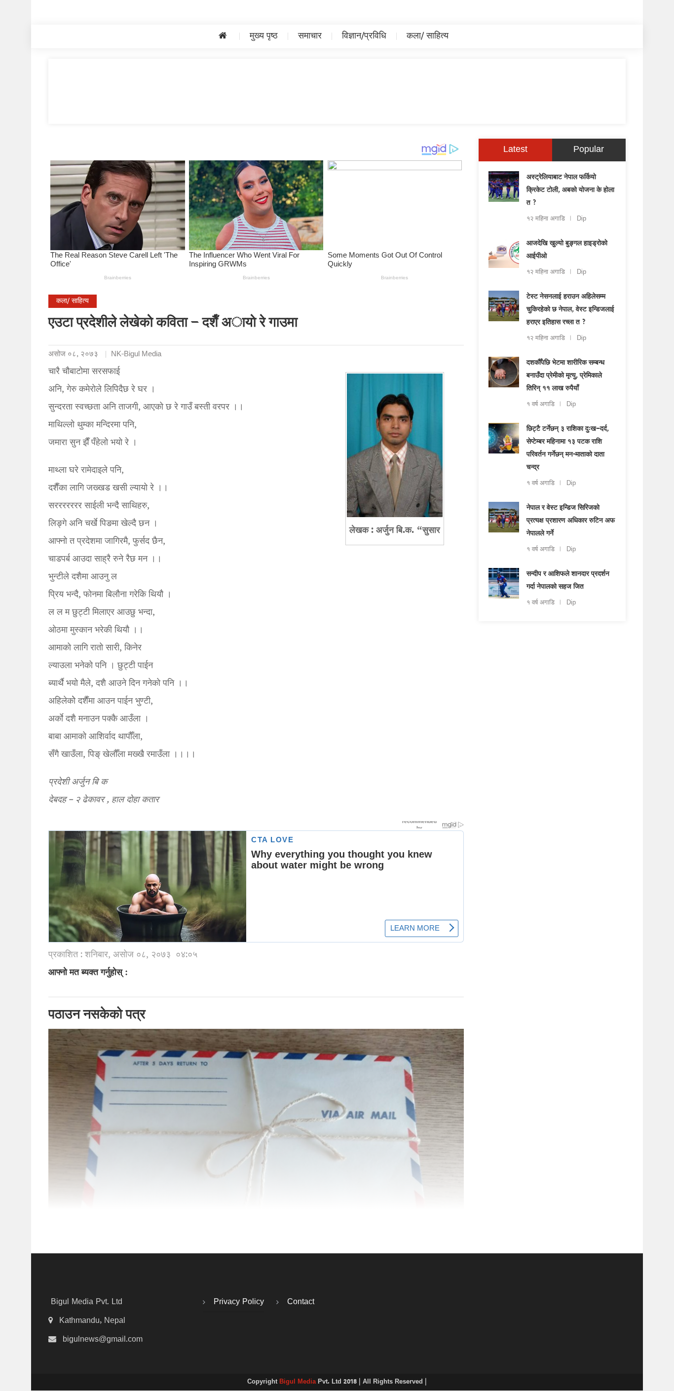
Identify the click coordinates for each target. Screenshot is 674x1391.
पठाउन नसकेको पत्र (97, 1015)
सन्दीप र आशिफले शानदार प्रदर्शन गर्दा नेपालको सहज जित (567, 580)
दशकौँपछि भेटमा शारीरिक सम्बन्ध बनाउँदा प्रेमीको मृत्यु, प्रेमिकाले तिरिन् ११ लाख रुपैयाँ (565, 376)
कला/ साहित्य (428, 36)
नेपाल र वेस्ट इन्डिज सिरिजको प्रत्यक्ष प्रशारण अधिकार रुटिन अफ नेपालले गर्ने (570, 521)
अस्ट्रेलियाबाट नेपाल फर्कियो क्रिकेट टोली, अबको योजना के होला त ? (570, 190)
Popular (588, 150)
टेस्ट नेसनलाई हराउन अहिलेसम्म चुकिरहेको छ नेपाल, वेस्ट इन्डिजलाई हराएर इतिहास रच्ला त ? (570, 310)
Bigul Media (298, 1382)
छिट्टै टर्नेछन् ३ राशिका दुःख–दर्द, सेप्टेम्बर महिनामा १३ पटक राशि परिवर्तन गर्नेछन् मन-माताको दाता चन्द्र (567, 448)
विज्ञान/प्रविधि (364, 36)
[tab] (515, 150)
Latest (515, 150)
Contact (300, 1302)
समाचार (310, 36)
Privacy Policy (239, 1302)
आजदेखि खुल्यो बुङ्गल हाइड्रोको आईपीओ (566, 250)
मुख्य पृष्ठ (264, 36)
